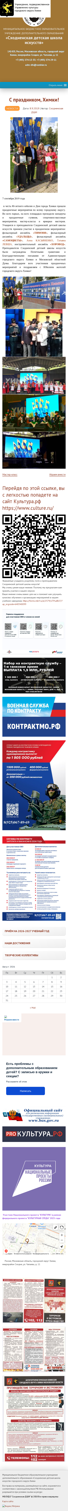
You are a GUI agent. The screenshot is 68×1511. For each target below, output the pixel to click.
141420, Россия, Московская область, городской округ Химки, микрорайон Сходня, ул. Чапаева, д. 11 (35, 53)
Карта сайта (7, 1501)
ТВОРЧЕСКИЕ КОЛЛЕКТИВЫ (21, 955)
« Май (33, 1007)
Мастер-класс (9, 474)
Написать (25, 1091)
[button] (55, 85)
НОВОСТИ (12, 108)
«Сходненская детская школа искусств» (34, 40)
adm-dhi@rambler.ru (36, 64)
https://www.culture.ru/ (27, 508)
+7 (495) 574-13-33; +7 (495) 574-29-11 (35, 59)
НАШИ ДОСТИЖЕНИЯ (17, 943)
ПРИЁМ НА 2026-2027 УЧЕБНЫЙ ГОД (27, 931)
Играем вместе (57, 474)
